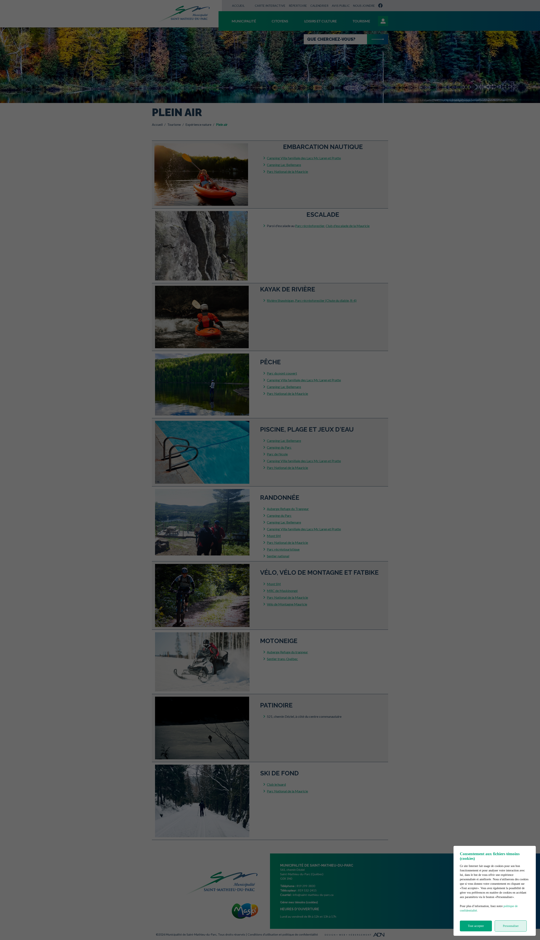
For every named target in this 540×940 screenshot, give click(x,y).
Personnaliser (511, 926)
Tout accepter (476, 926)
